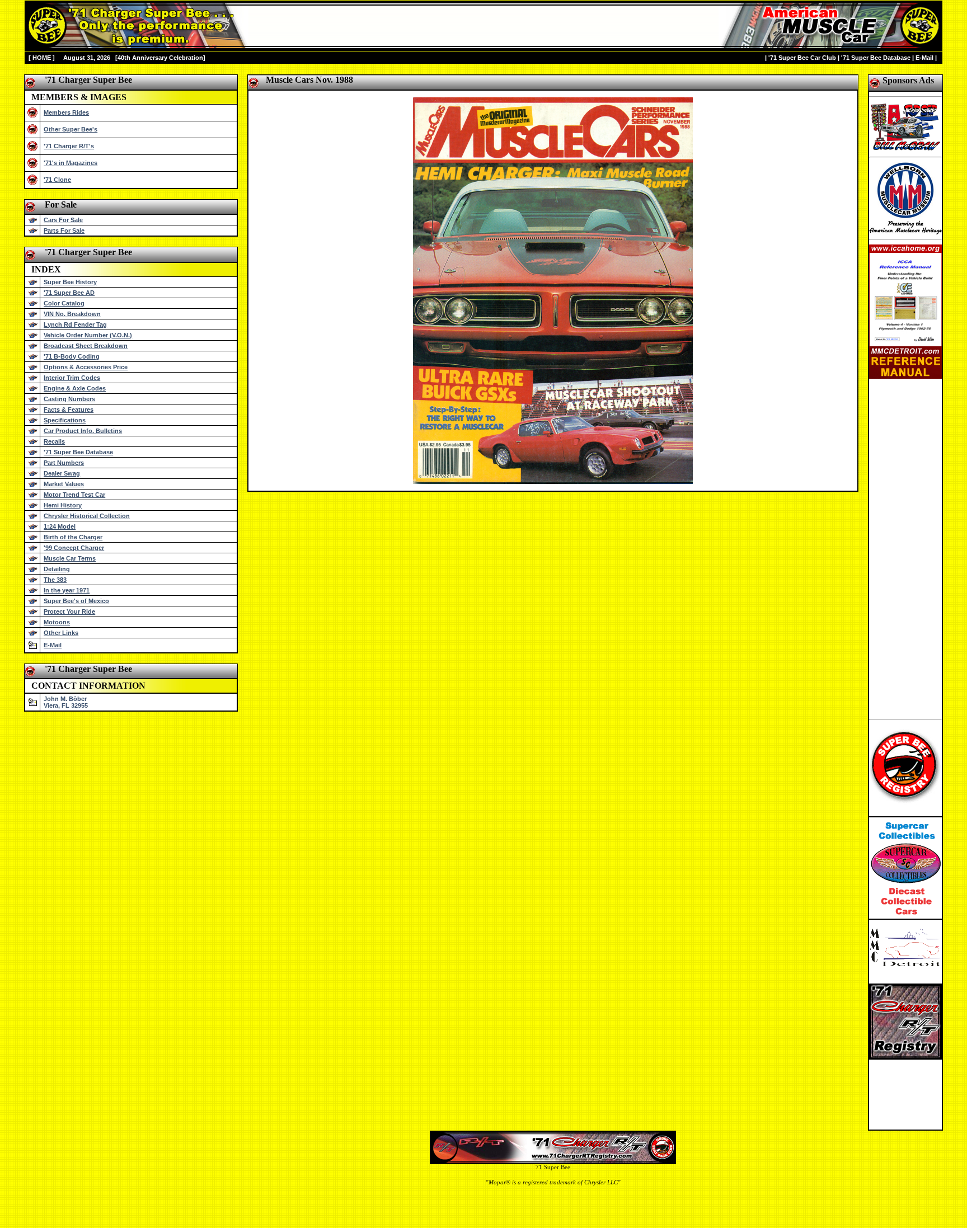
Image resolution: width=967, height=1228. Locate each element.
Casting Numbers (69, 399)
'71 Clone (57, 179)
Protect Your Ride (69, 611)
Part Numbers (64, 462)
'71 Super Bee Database (875, 57)
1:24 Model (60, 526)
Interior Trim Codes (72, 377)
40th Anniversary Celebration (160, 57)
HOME (41, 57)
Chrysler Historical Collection (87, 515)
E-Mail (924, 57)
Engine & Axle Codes (75, 388)
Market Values (64, 484)
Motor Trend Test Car (74, 494)
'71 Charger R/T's (69, 146)
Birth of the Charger (73, 537)
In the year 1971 (67, 590)
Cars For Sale (63, 220)
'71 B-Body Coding (72, 356)
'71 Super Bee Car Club (802, 57)
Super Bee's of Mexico (76, 600)
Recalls (54, 441)
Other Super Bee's (70, 129)
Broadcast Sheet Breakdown (86, 345)
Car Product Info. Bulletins (83, 430)
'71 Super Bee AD (69, 292)
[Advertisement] (905, 546)
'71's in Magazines (70, 162)
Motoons (57, 622)
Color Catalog (64, 303)
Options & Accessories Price (86, 367)
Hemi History (63, 505)
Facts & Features (68, 409)
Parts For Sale (64, 230)
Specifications (65, 420)
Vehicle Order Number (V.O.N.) (88, 335)
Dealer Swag (62, 473)
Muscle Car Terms (70, 558)
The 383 (55, 579)
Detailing (57, 569)
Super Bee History (70, 282)
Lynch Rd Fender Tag (75, 324)
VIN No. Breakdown (72, 313)
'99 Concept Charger (74, 547)
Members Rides (66, 112)
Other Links (61, 632)
